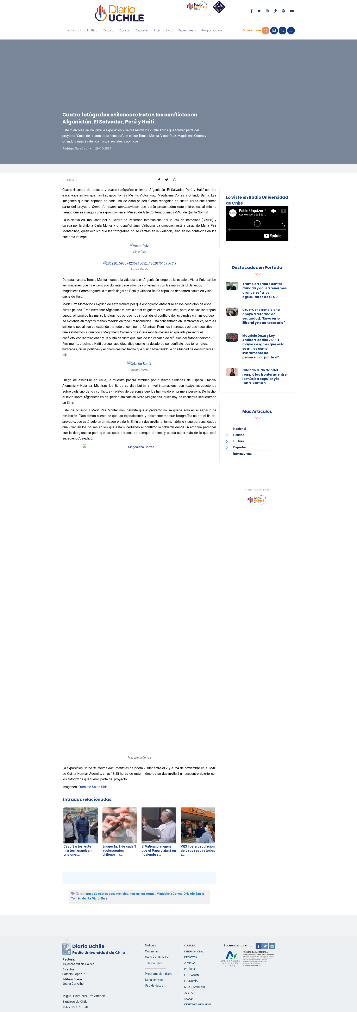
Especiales (185, 30)
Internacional (163, 30)
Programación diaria (158, 974)
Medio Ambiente (195, 986)
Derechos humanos (198, 1004)
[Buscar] (282, 30)
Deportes (142, 30)
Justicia (189, 992)
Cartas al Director (157, 957)
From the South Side (93, 787)
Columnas (152, 951)
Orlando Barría (194, 893)
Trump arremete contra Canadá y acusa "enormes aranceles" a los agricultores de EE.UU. (264, 290)
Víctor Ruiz (99, 898)
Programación (211, 30)
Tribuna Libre (153, 963)
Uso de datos (154, 985)
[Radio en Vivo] (265, 30)
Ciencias (190, 963)
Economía (191, 980)
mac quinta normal (142, 893)
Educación (191, 975)
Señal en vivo (154, 980)
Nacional (239, 429)
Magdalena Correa (169, 893)
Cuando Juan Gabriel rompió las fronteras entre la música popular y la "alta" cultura (264, 376)
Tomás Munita (81, 898)
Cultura (108, 30)
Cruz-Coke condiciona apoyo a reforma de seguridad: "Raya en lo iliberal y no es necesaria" (263, 316)
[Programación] (274, 30)
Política (92, 30)
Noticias (73, 30)
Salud (188, 998)
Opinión (124, 30)
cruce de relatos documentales (106, 893)
